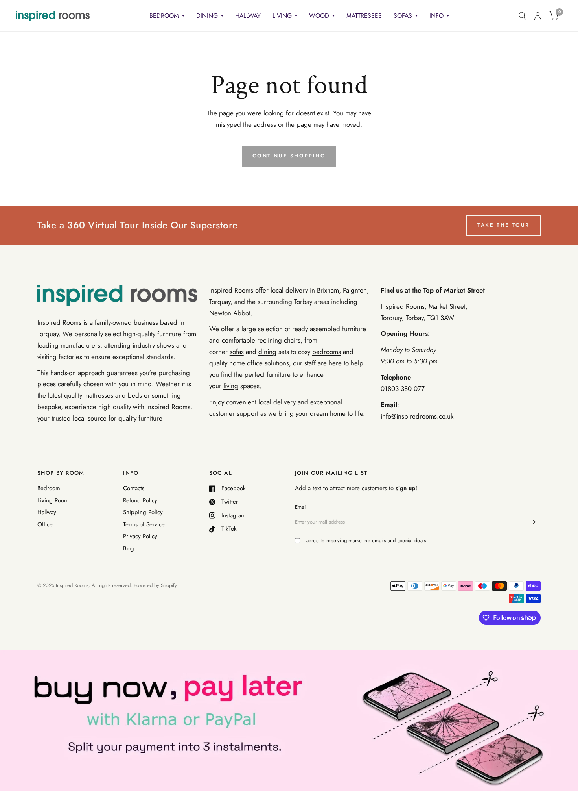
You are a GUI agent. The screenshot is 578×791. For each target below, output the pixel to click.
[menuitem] (167, 16)
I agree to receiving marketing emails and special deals (364, 540)
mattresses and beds (113, 395)
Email (301, 507)
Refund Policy (140, 500)
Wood (319, 15)
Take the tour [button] (503, 225)
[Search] (522, 15)
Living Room (53, 500)
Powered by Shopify (155, 585)
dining (267, 351)
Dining (207, 15)
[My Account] (537, 15)
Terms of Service (144, 524)
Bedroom (164, 15)
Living (282, 15)
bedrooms (326, 351)
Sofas (403, 15)
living (230, 386)
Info (436, 15)
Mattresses (364, 15)
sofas (237, 351)
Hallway (248, 15)
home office (246, 363)
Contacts (133, 488)
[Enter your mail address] (533, 522)
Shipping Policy (143, 512)
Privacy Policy (140, 536)
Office (45, 524)
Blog (128, 548)
